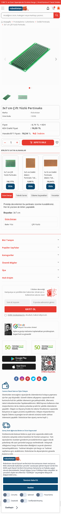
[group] (30, 57)
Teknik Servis (21, 195)
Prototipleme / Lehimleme (23, 22)
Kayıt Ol (30, 309)
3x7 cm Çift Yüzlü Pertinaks (14, 24)
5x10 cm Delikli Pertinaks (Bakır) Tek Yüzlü (50, 175)
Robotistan (35, 112)
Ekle (10, 186)
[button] (29, 88)
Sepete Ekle (40, 142)
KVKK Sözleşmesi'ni (16, 315)
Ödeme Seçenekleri (39, 195)
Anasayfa (7, 22)
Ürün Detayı (7, 195)
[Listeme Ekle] (56, 142)
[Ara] (56, 15)
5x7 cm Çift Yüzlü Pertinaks (10, 173)
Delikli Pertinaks (43, 22)
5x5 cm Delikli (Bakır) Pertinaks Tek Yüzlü (29, 175)
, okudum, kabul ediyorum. (27, 315)
